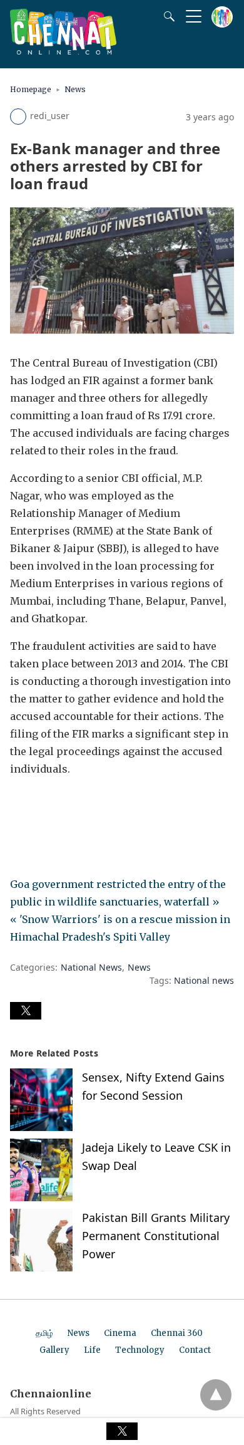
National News (91, 967)
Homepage (30, 89)
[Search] (166, 16)
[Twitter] (40, 804)
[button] (25, 1011)
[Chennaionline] (63, 51)
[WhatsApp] (60, 804)
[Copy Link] (80, 804)
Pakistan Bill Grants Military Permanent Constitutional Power (156, 1235)
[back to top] (215, 1395)
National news (204, 980)
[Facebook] (20, 804)
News (75, 89)
